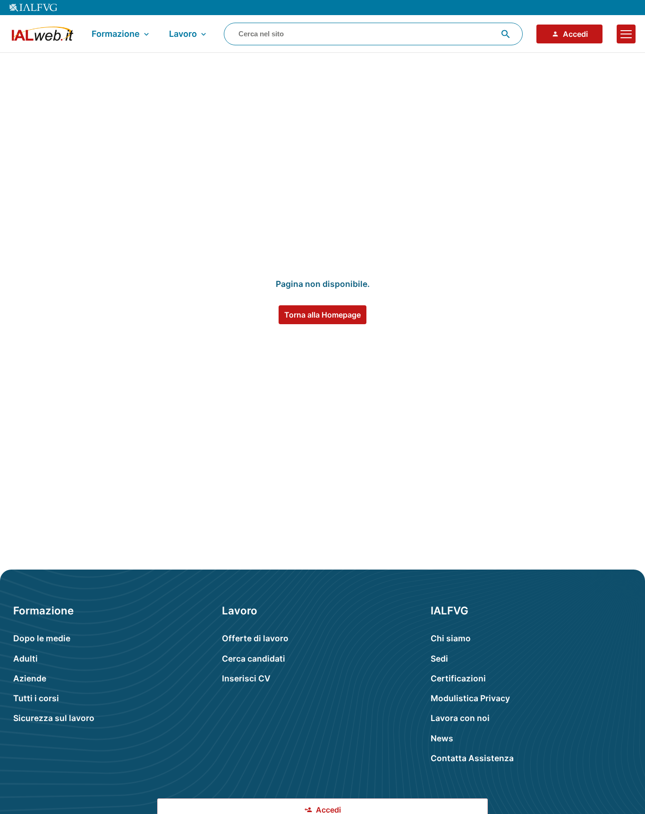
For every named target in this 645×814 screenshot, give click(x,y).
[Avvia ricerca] (505, 34)
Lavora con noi (460, 718)
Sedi (439, 658)
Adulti (25, 658)
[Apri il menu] (626, 34)
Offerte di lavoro (255, 638)
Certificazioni (458, 678)
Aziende (29, 678)
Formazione (116, 34)
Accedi (575, 34)
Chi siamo (451, 638)
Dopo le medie (41, 638)
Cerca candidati (253, 658)
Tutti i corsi (36, 698)
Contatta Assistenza (472, 758)
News (442, 738)
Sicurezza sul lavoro (53, 718)
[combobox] (373, 34)
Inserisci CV (246, 678)
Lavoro (183, 34)
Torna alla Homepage (322, 314)
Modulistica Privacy (470, 698)
